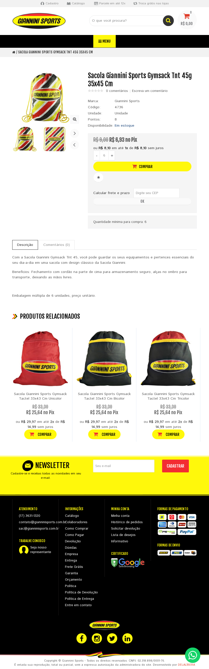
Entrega (71, 560)
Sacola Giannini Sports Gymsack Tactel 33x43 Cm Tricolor (168, 396)
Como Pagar (74, 535)
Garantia (71, 573)
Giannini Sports (127, 101)
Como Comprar (76, 528)
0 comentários (117, 91)
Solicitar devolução (125, 528)
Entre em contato (78, 605)
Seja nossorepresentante (40, 550)
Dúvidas (71, 547)
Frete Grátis (74, 567)
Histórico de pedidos (127, 522)
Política (70, 586)
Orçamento (73, 579)
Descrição (25, 244)
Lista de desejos (123, 535)
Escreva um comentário (150, 91)
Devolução (73, 541)
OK (142, 201)
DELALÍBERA (186, 665)
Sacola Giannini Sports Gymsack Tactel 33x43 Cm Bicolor (104, 396)
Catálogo (72, 515)
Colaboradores (76, 522)
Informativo (119, 541)
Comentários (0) (56, 244)
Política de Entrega (79, 598)
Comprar (145, 166)
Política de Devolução (81, 592)
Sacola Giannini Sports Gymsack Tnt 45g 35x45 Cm (55, 52)
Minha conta (120, 515)
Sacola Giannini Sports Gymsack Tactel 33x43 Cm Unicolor (40, 396)
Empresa (71, 554)
